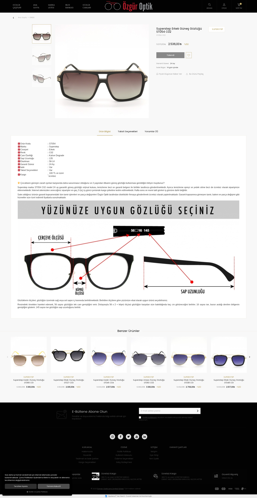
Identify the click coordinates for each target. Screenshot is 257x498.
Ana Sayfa (36, 6)
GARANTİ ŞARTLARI (178, 447)
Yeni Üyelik (154, 459)
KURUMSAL (87, 447)
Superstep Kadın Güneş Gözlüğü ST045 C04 (108, 381)
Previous (7, 356)
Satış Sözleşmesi (124, 462)
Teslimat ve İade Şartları (87, 459)
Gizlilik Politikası (124, 451)
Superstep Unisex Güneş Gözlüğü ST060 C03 (149, 381)
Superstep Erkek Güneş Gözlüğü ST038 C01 (189, 381)
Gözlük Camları (87, 6)
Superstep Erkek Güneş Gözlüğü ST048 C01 (229, 381)
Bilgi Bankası (69, 6)
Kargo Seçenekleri (87, 462)
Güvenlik (87, 455)
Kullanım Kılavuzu (124, 455)
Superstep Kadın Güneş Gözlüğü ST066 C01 (28, 381)
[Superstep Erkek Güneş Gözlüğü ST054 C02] (102, 71)
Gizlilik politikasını (149, 417)
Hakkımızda (87, 451)
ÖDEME (124, 447)
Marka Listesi (51, 6)
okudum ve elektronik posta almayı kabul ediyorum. (165, 419)
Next (249, 356)
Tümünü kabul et (54, 486)
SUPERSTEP (29, 377)
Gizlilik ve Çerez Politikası (38, 492)
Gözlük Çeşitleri (17, 6)
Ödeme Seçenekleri (124, 459)
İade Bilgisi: (161, 67)
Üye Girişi (154, 455)
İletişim (154, 451)
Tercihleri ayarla (21, 486)
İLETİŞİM (154, 447)
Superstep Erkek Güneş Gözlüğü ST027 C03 (69, 381)
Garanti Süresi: (162, 63)
